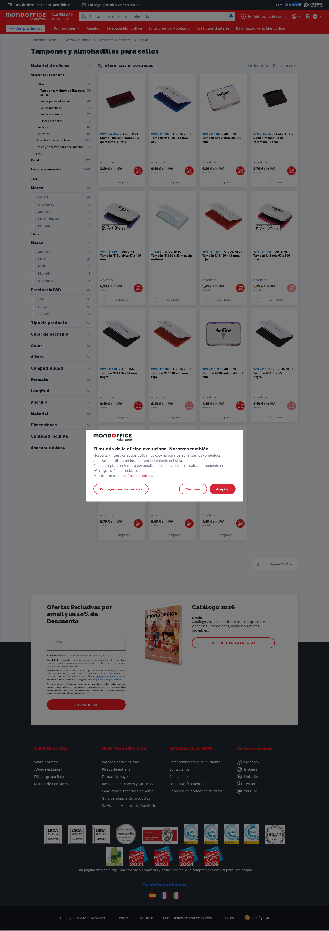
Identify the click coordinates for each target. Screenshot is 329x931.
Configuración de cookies (121, 489)
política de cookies (137, 475)
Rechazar (193, 489)
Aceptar (222, 489)
